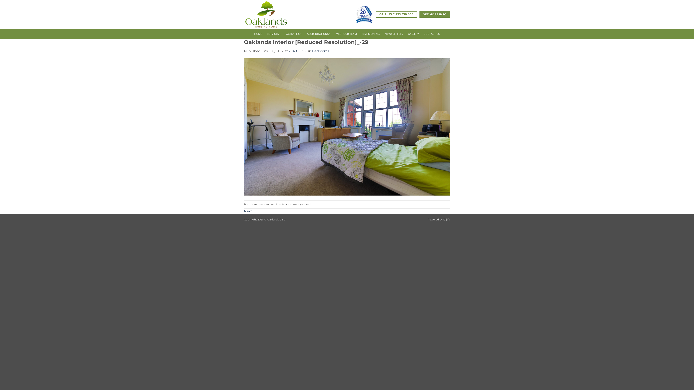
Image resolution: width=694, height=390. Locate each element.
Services (273, 33)
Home (258, 33)
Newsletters (394, 33)
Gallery (413, 33)
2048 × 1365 (298, 51)
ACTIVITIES (293, 33)
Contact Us (432, 33)
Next (250, 211)
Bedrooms (320, 51)
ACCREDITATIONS (318, 33)
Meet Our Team (346, 33)
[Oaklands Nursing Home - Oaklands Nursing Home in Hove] (272, 14)
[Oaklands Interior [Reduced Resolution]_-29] (347, 127)
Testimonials (370, 33)
